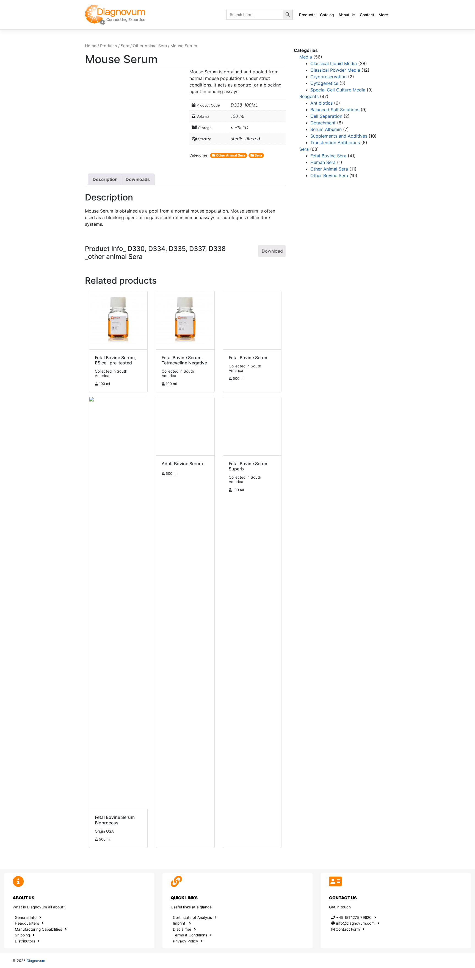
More (383, 14)
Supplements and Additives (338, 136)
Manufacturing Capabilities (38, 929)
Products (307, 14)
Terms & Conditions (190, 935)
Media (305, 57)
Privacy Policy (185, 941)
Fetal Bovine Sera (328, 155)
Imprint (179, 923)
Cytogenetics (324, 83)
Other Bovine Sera (329, 175)
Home (90, 45)
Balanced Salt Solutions (334, 109)
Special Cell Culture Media (337, 90)
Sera (125, 45)
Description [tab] (105, 179)
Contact (367, 14)
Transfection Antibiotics (335, 142)
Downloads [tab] (138, 179)
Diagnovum (36, 961)
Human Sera (323, 162)
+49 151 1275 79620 (353, 917)
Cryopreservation (328, 76)
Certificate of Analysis (192, 917)
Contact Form (347, 929)
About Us (346, 14)
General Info (26, 917)
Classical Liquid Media (333, 63)
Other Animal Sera (150, 45)
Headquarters (27, 923)
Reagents (309, 96)
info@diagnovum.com (355, 923)
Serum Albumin (326, 129)
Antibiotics (321, 103)
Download (272, 251)
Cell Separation (326, 116)
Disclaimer (182, 929)
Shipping (22, 935)
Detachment (323, 122)
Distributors (25, 941)
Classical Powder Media (335, 70)
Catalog (327, 14)
